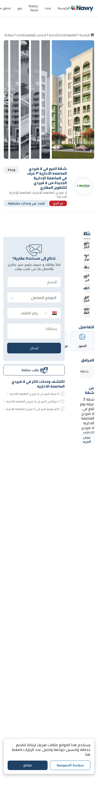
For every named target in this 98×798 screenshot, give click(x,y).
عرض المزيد (87, 439)
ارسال (34, 348)
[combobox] (39, 297)
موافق (27, 765)
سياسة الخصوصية (70, 765)
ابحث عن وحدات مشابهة (26, 203)
